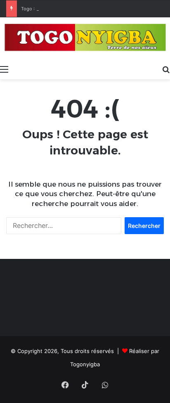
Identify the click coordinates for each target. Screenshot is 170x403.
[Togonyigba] (85, 39)
